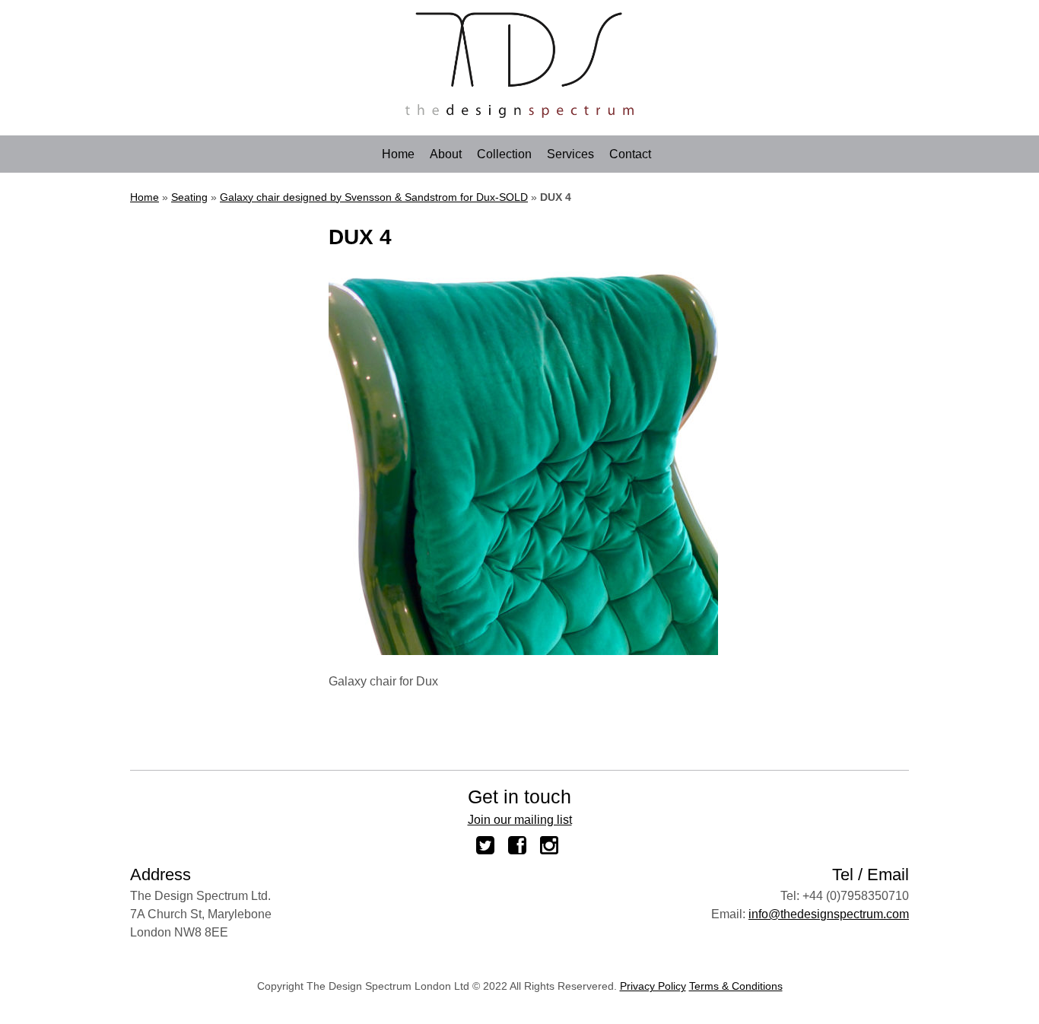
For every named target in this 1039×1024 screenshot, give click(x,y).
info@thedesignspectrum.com (828, 914)
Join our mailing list (520, 819)
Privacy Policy (653, 986)
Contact (630, 154)
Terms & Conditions (736, 986)
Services (570, 154)
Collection (504, 154)
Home (398, 154)
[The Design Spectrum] (519, 113)
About (446, 154)
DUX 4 (360, 237)
